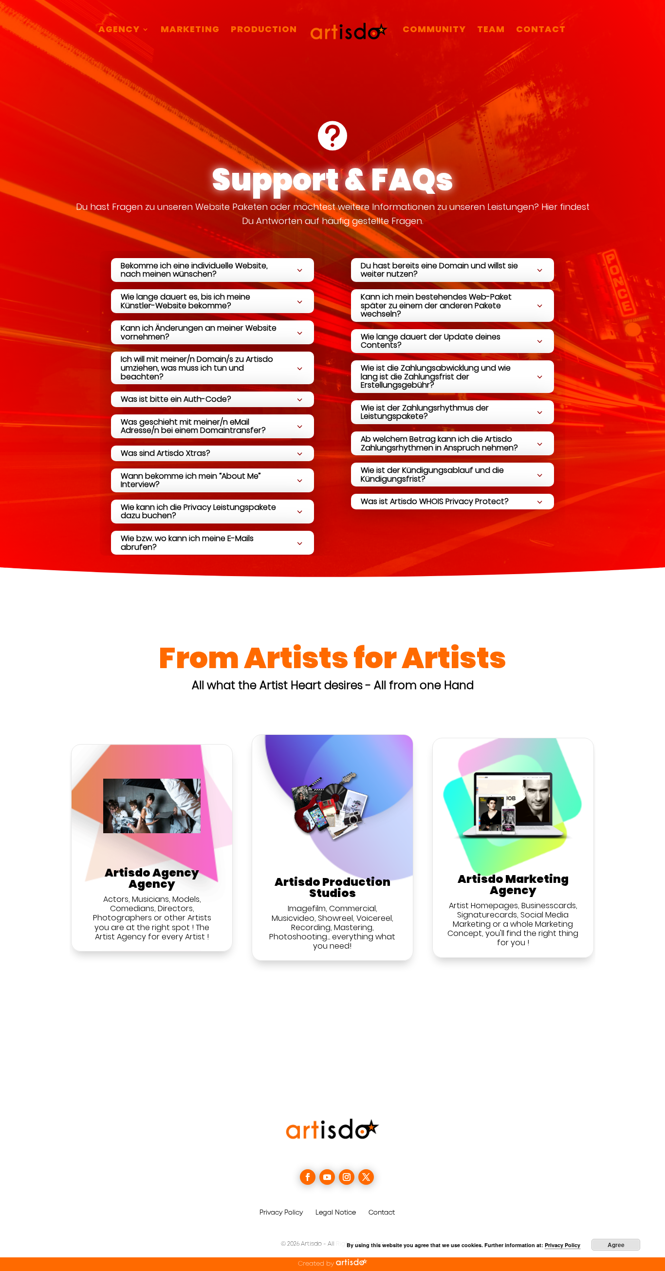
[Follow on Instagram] (346, 1177)
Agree (616, 1244)
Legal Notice (335, 1212)
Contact (382, 1212)
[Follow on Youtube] (327, 1177)
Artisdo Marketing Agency (513, 884)
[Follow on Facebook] (307, 1177)
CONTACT (541, 30)
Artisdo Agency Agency (152, 878)
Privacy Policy (281, 1212)
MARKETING (190, 30)
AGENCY (119, 30)
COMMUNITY (434, 30)
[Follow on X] (366, 1177)
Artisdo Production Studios (332, 887)
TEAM (491, 30)
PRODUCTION (264, 30)
